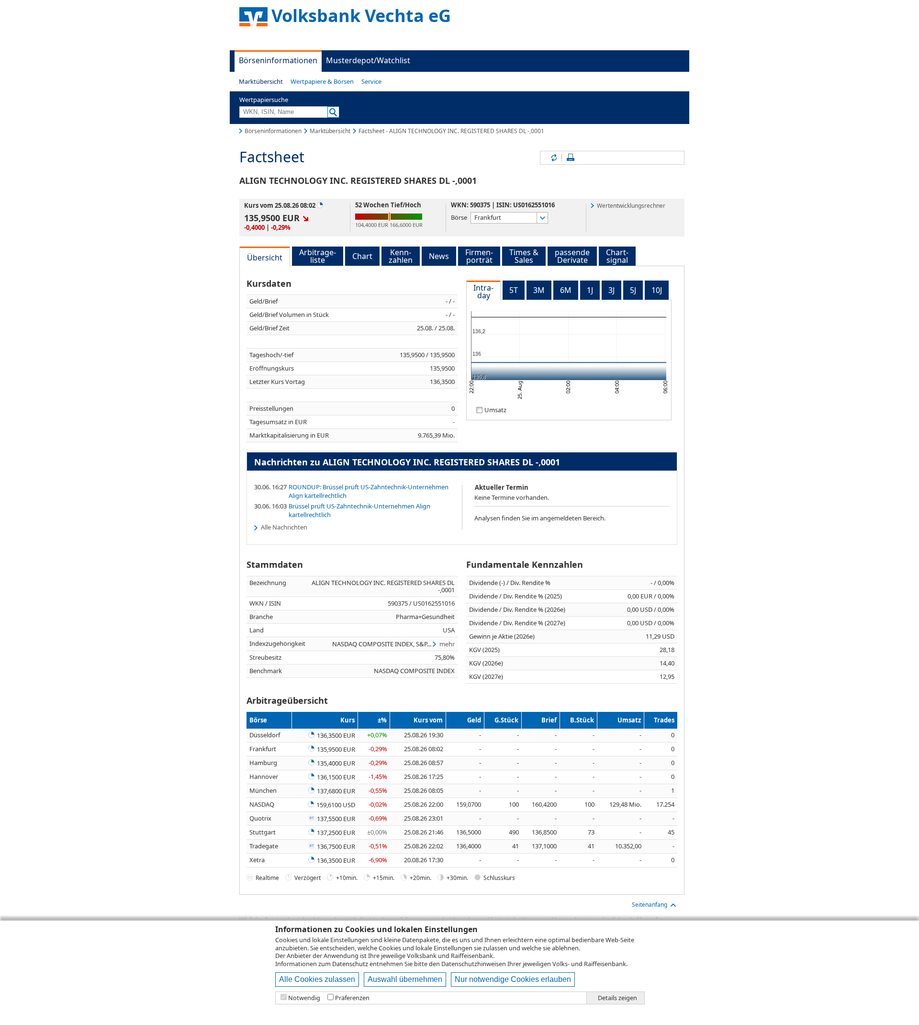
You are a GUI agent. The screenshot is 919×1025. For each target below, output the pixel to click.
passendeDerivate (572, 256)
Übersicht (264, 257)
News (439, 256)
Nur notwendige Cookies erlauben (513, 979)
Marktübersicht (261, 81)
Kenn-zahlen (401, 256)
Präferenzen (352, 998)
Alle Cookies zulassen (317, 979)
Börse (459, 217)
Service (371, 81)
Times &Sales (523, 256)
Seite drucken (570, 158)
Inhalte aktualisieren (553, 158)
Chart (362, 256)
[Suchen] (333, 112)
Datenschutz (350, 963)
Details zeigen (617, 998)
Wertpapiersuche (263, 99)
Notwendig (304, 998)
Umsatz (495, 409)
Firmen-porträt (479, 256)
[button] (261, 81)
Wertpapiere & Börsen (322, 81)
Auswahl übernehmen (405, 979)
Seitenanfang (649, 905)
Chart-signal (617, 256)
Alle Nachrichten (284, 527)
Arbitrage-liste (317, 256)
